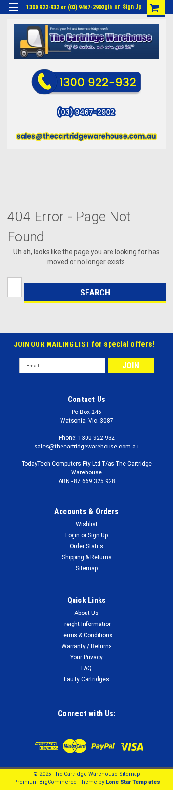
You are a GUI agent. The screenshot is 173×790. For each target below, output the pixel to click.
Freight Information (87, 624)
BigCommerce (58, 782)
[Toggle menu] (13, 13)
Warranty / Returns (87, 646)
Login (105, 6)
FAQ (86, 668)
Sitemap (87, 568)
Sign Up (132, 6)
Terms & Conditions (86, 635)
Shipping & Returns (86, 557)
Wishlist (87, 524)
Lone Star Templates (133, 782)
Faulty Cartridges (86, 679)
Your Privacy (86, 657)
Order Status (86, 546)
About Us (86, 613)
